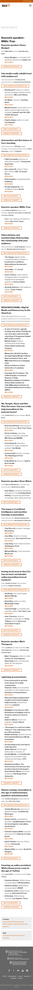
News (20, 976)
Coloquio (13, 978)
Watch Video (9, 62)
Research (27, 976)
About (20, 978)
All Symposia (12, 976)
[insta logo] (27, 972)
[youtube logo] (22, 972)
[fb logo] (9, 972)
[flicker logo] (18, 972)
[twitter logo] (13, 972)
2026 (4, 976)
